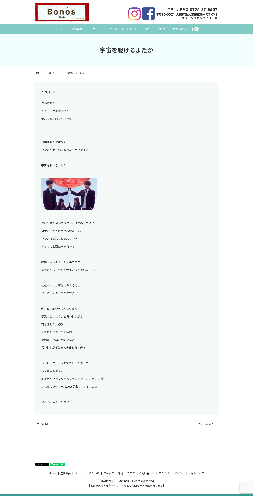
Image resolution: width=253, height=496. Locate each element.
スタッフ (131, 29)
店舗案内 (77, 29)
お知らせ (52, 72)
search (198, 29)
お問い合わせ (181, 29)
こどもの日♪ (44, 424)
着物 (147, 29)
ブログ (161, 29)
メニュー (95, 29)
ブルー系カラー (207, 424)
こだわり (113, 29)
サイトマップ (196, 473)
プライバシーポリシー (171, 473)
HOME (60, 29)
